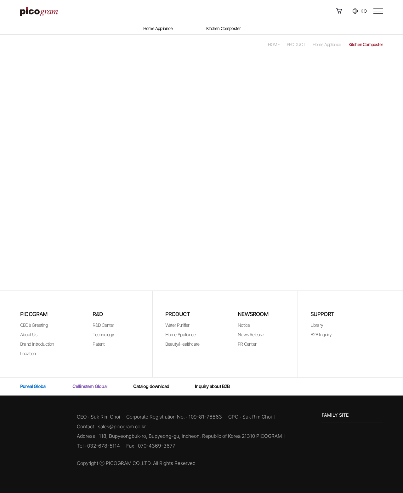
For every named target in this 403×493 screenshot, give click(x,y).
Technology (103, 334)
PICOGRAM (34, 314)
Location (28, 353)
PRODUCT (177, 314)
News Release (251, 334)
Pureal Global (340, 11)
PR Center (247, 344)
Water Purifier (177, 325)
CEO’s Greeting (34, 325)
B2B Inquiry (321, 334)
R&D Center (103, 325)
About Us (28, 334)
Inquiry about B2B (212, 386)
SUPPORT (322, 314)
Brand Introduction (37, 344)
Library (316, 325)
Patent (99, 344)
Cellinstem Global (348, 11)
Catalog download (151, 386)
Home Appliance (180, 334)
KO (363, 11)
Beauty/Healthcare (182, 344)
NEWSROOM (253, 314)
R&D (98, 314)
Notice (244, 325)
